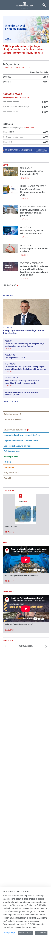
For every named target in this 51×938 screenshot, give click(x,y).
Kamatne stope (12, 94)
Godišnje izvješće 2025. (15, 358)
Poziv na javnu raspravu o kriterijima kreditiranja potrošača (33, 213)
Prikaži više (11, 285)
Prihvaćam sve (25, 933)
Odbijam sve (41, 933)
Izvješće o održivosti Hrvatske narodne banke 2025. (32, 192)
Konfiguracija (9, 933)
